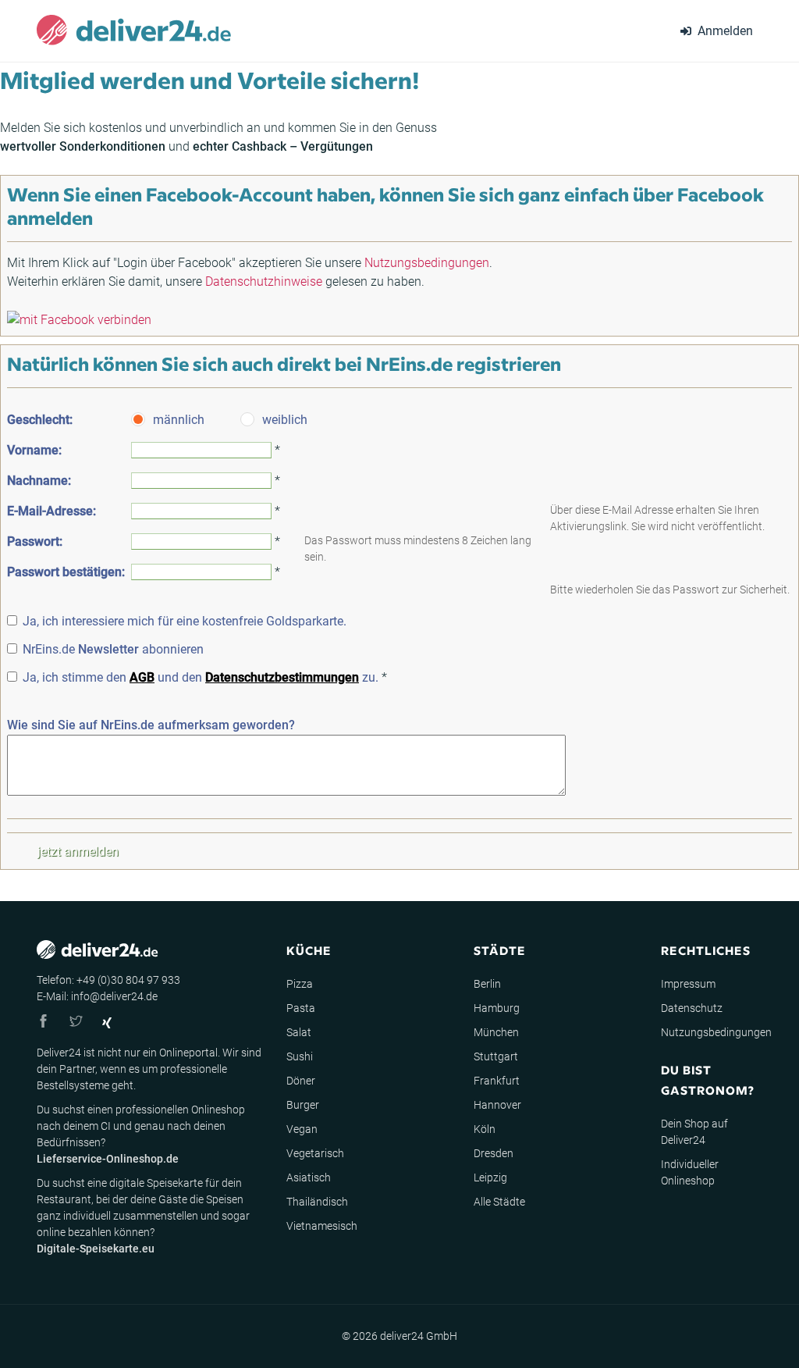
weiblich (284, 419)
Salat (298, 1032)
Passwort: (34, 541)
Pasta (300, 1008)
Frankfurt (497, 1080)
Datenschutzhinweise (263, 281)
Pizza (299, 984)
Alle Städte (499, 1201)
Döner (300, 1080)
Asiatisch (308, 1177)
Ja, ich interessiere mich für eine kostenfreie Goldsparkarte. (184, 621)
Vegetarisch (315, 1153)
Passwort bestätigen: (66, 572)
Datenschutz (692, 1008)
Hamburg (497, 1008)
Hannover (497, 1105)
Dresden (493, 1153)
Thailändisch (317, 1201)
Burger (302, 1105)
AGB (142, 677)
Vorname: (34, 450)
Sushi (299, 1056)
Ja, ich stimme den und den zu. (200, 677)
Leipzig (490, 1177)
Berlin (487, 984)
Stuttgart (496, 1056)
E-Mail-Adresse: (51, 511)
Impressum (688, 984)
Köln (484, 1129)
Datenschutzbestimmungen (282, 677)
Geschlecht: (40, 419)
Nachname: (39, 480)
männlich (178, 419)
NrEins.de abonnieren (113, 649)
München (496, 1032)
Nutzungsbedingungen (426, 262)
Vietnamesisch (321, 1226)
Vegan (302, 1129)
